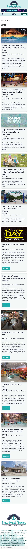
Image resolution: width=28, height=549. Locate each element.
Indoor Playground (17, 390)
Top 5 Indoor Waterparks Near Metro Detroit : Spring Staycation (13, 132)
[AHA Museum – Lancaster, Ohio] (14, 372)
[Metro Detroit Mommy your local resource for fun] (14, 4)
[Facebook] (13, 14)
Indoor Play (10, 54)
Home (2, 20)
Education (11, 98)
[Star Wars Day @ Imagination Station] (14, 234)
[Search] (2, 14)
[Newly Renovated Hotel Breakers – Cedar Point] (14, 468)
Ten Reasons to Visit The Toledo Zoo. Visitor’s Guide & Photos (13, 209)
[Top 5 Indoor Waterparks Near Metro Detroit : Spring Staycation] (14, 120)
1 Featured (4, 138)
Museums (20, 98)
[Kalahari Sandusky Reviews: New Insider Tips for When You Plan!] (14, 35)
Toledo (18, 178)
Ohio (23, 54)
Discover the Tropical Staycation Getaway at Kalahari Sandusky (13, 278)
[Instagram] (15, 14)
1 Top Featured (5, 98)
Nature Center (11, 178)
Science (7, 99)
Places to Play (5, 54)
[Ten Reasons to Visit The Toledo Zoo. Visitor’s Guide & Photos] (14, 197)
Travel (21, 178)
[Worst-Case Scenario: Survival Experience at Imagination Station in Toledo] (14, 80)
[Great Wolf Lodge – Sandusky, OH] (14, 320)
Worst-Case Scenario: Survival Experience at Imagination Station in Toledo (13, 92)
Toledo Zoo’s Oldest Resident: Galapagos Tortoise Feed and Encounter (13, 172)
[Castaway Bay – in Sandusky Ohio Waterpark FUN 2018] (14, 420)
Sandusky (4, 55)
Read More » (5, 269)
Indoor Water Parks (17, 54)
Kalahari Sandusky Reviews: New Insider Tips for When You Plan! (13, 47)
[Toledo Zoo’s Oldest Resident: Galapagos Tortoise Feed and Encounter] (14, 160)
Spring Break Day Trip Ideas (10, 139)
